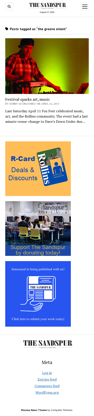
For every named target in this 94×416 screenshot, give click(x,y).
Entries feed (47, 379)
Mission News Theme (34, 410)
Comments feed (47, 385)
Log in (47, 372)
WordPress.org (47, 392)
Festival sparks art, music (27, 99)
